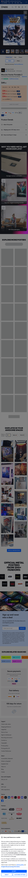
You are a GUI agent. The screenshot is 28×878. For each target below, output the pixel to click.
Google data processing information (10, 866)
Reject (7, 874)
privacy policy (20, 865)
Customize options (19, 874)
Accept (14, 871)
